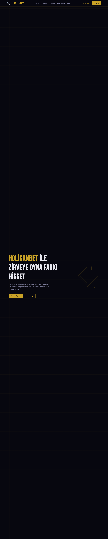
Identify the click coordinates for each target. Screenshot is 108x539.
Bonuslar (44, 3)
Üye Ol (96, 3)
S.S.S (68, 3)
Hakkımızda (61, 3)
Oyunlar (37, 3)
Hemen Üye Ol (16, 296)
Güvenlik (52, 3)
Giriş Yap (86, 3)
